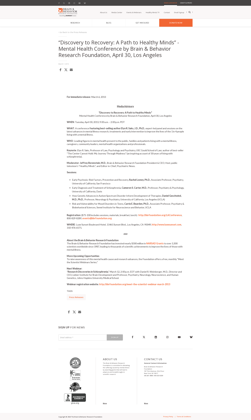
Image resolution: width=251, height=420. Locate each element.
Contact (167, 12)
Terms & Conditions (184, 417)
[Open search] (190, 12)
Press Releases (76, 297)
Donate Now (175, 23)
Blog (108, 23)
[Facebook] (59, 2)
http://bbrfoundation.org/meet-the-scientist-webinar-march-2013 (134, 284)
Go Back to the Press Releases (73, 32)
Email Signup (179, 12)
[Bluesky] (84, 2)
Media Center (117, 12)
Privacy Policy (168, 417)
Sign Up (114, 337)
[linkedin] (156, 337)
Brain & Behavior (170, 3)
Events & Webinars (134, 12)
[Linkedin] (69, 2)
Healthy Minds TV (152, 12)
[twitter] (144, 337)
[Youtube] (79, 2)
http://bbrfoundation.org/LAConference (160, 215)
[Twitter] (63, 2)
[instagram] (167, 337)
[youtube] (179, 337)
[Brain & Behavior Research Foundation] (67, 12)
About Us (103, 12)
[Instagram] (74, 2)
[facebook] (132, 337)
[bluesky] (189, 337)
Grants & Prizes (186, 3)
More (105, 403)
